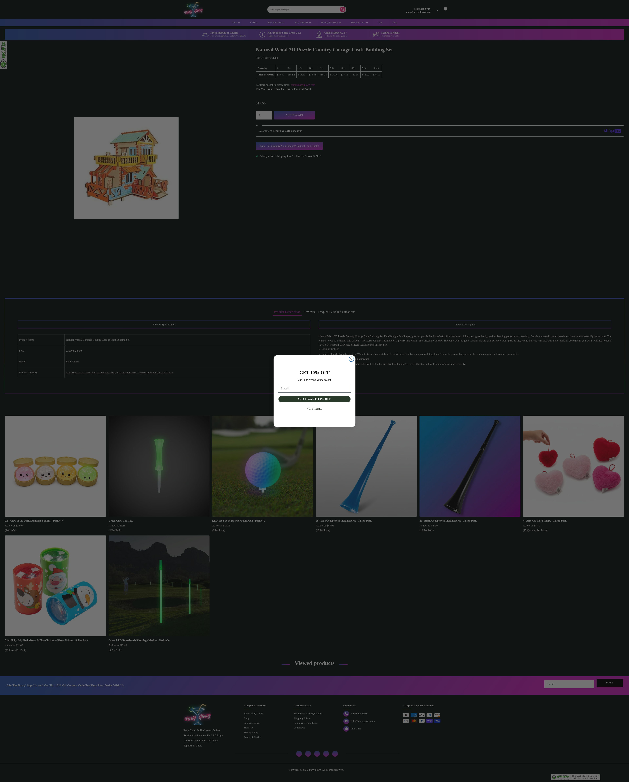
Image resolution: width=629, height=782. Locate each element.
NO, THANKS (314, 409)
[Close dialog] (351, 359)
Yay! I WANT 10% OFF (314, 399)
